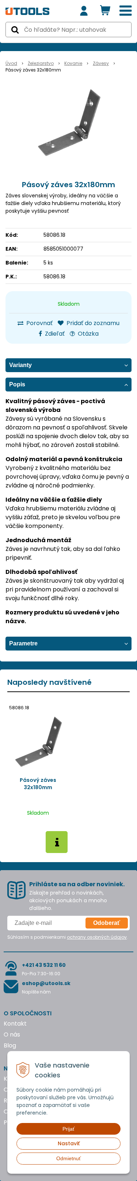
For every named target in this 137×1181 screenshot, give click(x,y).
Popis (17, 384)
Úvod (11, 63)
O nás (12, 1034)
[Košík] (105, 11)
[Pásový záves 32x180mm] (68, 122)
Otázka (87, 333)
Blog (10, 1045)
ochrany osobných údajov (97, 937)
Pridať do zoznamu (92, 323)
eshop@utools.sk (46, 983)
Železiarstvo (41, 63)
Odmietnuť (68, 1158)
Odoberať (106, 923)
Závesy (101, 63)
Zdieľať (54, 333)
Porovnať (39, 323)
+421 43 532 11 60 (44, 965)
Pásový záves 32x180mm (38, 783)
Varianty (20, 365)
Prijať (68, 1129)
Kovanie (73, 63)
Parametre (23, 643)
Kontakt (15, 1023)
